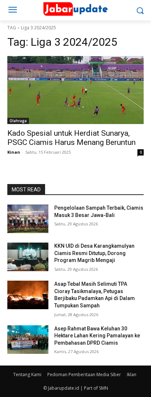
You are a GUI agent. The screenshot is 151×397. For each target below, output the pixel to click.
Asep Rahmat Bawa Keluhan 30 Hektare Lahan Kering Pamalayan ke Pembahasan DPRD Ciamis (97, 336)
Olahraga (18, 120)
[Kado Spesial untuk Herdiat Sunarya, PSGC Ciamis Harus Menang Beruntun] (75, 90)
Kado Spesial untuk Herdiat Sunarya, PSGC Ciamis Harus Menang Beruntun (71, 138)
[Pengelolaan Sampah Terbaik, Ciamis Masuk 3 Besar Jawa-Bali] (27, 219)
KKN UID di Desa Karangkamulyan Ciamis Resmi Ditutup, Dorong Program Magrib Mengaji (94, 253)
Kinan (13, 152)
